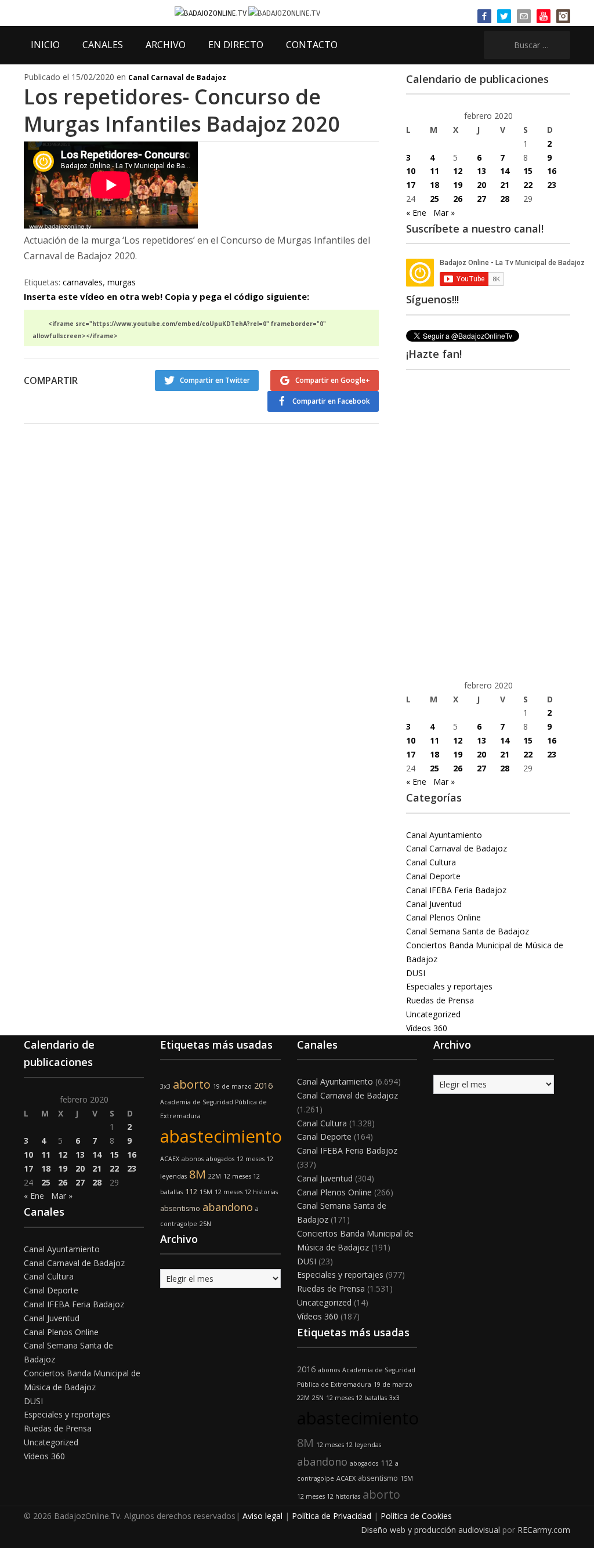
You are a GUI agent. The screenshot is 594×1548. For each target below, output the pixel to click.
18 (434, 184)
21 (504, 184)
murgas (121, 282)
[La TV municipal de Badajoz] (211, 12)
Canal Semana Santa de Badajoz (467, 931)
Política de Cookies (416, 1515)
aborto (192, 1084)
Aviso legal (262, 1515)
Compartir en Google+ (332, 380)
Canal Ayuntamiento (444, 834)
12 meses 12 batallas (356, 1398)
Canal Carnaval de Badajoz (177, 77)
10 (410, 170)
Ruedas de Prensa (440, 1000)
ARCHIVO (166, 44)
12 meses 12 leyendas (348, 1445)
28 (504, 198)
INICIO (45, 44)
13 (481, 170)
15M (206, 1192)
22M (214, 1176)
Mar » (444, 212)
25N (205, 1224)
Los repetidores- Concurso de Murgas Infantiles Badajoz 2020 (182, 110)
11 (434, 170)
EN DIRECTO (235, 44)
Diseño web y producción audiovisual (430, 1529)
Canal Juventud (434, 903)
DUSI (415, 972)
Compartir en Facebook (331, 401)
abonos (193, 1159)
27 (481, 198)
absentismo (180, 1208)
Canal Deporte (433, 876)
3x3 (165, 1086)
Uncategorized (433, 1014)
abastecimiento (221, 1136)
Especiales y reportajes (449, 986)
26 (457, 198)
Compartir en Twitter (215, 380)
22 (528, 184)
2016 (263, 1085)
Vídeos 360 (426, 1028)
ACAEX (169, 1159)
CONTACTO (312, 44)
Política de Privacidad (331, 1515)
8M (197, 1174)
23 (551, 184)
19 (457, 184)
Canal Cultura (431, 862)
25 (434, 198)
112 (191, 1192)
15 (528, 170)
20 (481, 184)
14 (504, 170)
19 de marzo (232, 1086)
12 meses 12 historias (246, 1192)
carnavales (83, 282)
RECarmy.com (543, 1529)
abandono (227, 1207)
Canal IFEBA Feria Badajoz (456, 890)
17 (410, 184)
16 (551, 170)
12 (457, 170)
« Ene (416, 212)
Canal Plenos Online (443, 917)
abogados (220, 1159)
